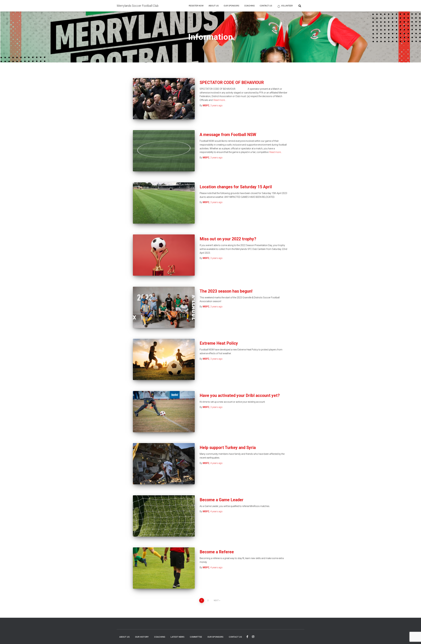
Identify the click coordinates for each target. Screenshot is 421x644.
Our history (142, 637)
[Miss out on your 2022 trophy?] (164, 255)
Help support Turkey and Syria (228, 447)
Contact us (266, 5)
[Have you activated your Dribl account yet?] (164, 411)
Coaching (249, 5)
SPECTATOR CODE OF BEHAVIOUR (232, 82)
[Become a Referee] (164, 568)
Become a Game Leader (221, 499)
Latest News (177, 637)
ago (216, 105)
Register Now (196, 5)
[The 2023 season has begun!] (164, 307)
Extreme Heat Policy (219, 343)
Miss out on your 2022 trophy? (228, 239)
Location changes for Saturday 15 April (236, 186)
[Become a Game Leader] (164, 516)
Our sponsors (231, 5)
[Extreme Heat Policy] (164, 359)
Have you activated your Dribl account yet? (240, 395)
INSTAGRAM (253, 637)
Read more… (219, 100)
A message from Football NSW (228, 134)
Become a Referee (217, 552)
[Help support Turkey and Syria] (164, 463)
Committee (196, 637)
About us (214, 5)
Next (216, 600)
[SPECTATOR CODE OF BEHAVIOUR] (164, 98)
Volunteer (287, 5)
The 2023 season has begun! (226, 291)
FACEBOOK (247, 637)
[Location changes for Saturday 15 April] (164, 203)
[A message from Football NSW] (164, 150)
